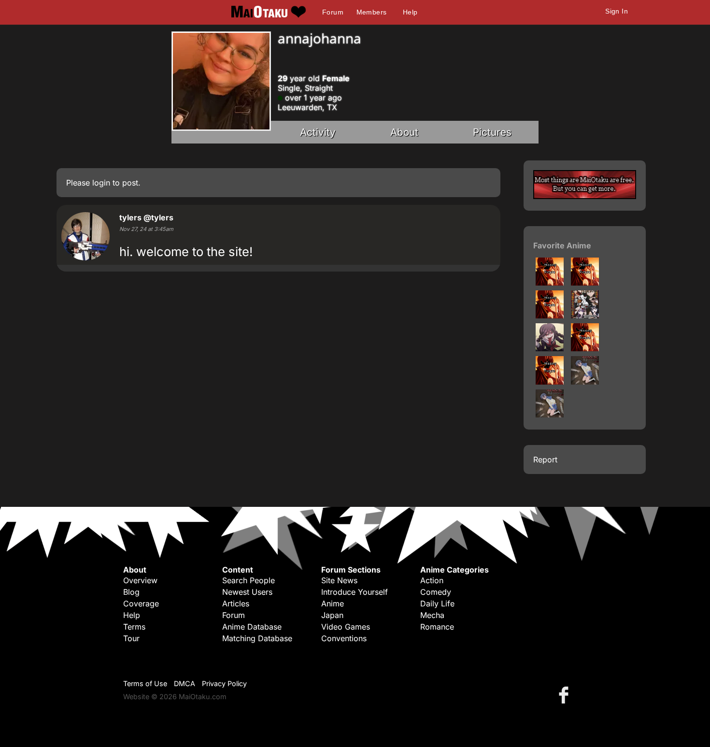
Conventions (344, 638)
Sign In (616, 11)
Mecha (432, 615)
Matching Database (257, 638)
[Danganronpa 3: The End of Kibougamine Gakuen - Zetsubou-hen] (550, 315)
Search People (248, 580)
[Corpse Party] (585, 382)
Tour (131, 638)
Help (410, 12)
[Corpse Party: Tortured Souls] (550, 414)
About (404, 132)
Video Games (345, 627)
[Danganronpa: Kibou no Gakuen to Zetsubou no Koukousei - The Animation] (585, 315)
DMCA (184, 683)
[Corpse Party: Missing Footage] (585, 348)
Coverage (141, 603)
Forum (332, 12)
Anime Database (252, 627)
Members (371, 12)
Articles (235, 603)
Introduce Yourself (354, 592)
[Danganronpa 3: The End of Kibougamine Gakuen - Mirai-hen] (585, 282)
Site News (339, 580)
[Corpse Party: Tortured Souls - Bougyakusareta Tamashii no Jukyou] (550, 382)
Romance (437, 627)
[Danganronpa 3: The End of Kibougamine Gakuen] (550, 282)
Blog (131, 592)
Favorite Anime (562, 245)
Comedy (435, 592)
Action (431, 580)
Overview (140, 580)
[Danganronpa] (550, 348)
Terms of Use (145, 683)
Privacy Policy (224, 683)
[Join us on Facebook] (565, 694)
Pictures (492, 132)
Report (545, 459)
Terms (134, 627)
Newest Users (247, 592)
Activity (318, 132)
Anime (332, 603)
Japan (332, 615)
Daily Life (437, 603)
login (101, 182)
